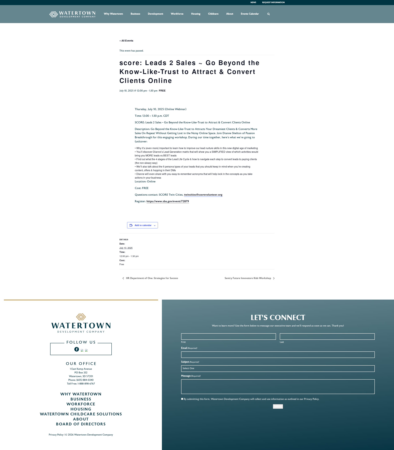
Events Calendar (250, 14)
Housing (195, 14)
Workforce (177, 14)
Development (155, 14)
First (183, 342)
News (253, 3)
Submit (278, 406)
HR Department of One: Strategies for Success (151, 278)
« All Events (126, 40)
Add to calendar (143, 225)
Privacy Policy (56, 435)
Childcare (213, 14)
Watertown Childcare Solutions (81, 414)
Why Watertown (113, 14)
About (229, 14)
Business (135, 14)
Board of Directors (81, 424)
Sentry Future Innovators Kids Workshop (248, 278)
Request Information (273, 3)
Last (282, 342)
